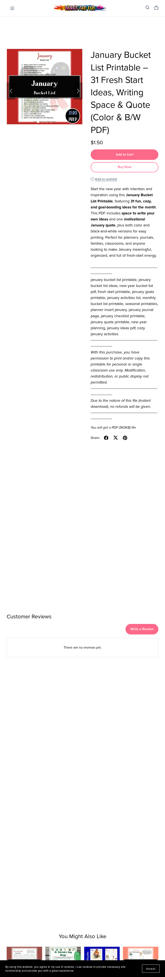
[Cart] (158, 8)
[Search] (148, 8)
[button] (11, 91)
